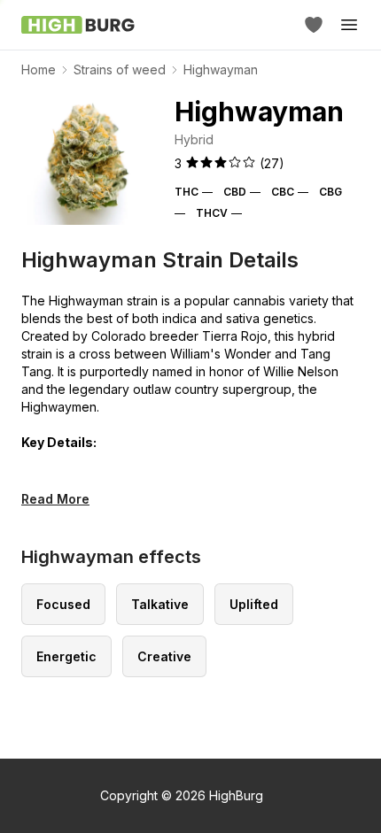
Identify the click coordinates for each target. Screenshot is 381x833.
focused (63, 604)
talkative (160, 604)
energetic (66, 656)
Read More (55, 498)
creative (164, 656)
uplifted (253, 604)
